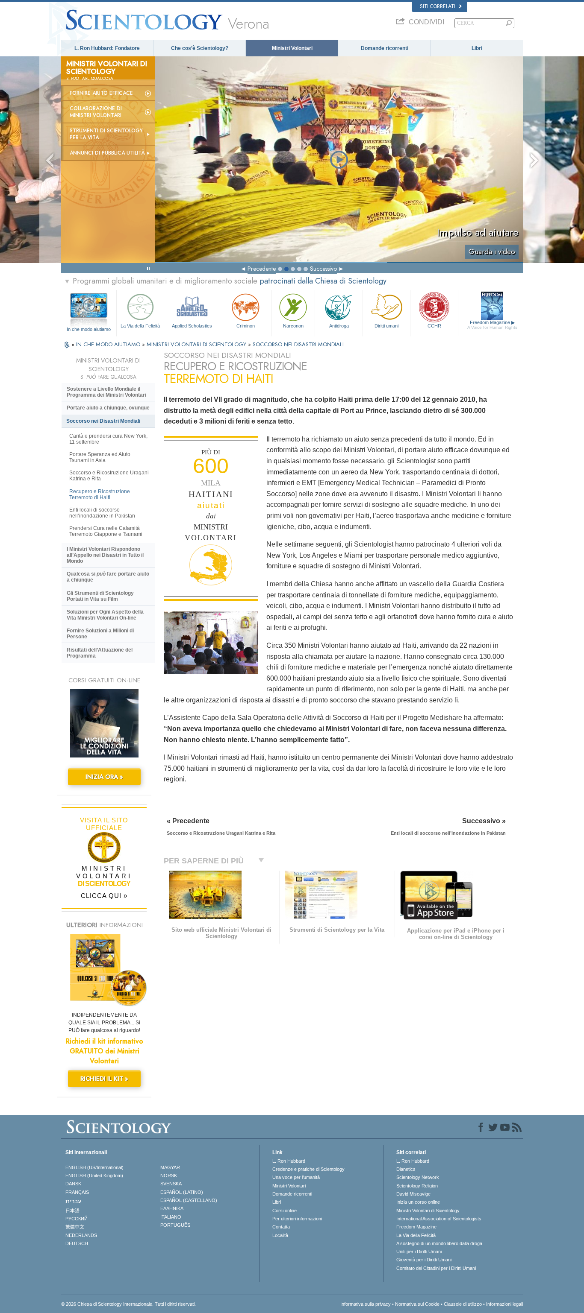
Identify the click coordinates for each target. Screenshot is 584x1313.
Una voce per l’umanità (296, 1177)
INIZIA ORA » (104, 776)
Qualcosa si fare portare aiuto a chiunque (108, 577)
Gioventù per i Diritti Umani (423, 1259)
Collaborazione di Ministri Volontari (96, 112)
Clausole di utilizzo (463, 1304)
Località (280, 1235)
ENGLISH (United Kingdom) (94, 1175)
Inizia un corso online (418, 1202)
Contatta (281, 1226)
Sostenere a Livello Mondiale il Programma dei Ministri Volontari (106, 392)
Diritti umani (386, 325)
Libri (477, 48)
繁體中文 (74, 1226)
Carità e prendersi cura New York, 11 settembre (108, 439)
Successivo (323, 268)
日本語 (72, 1210)
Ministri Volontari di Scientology (428, 1210)
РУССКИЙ (76, 1218)
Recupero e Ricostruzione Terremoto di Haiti (99, 494)
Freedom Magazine (492, 325)
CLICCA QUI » (104, 895)
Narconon (293, 325)
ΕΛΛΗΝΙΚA (171, 1208)
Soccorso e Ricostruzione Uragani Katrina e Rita (109, 476)
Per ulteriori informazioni (297, 1218)
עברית (73, 1201)
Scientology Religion (417, 1185)
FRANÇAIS (77, 1192)
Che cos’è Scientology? (199, 48)
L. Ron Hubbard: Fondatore (107, 48)
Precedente (262, 268)
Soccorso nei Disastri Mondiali (103, 421)
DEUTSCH (76, 1243)
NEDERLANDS (81, 1235)
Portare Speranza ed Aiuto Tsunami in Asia (99, 457)
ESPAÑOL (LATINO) (181, 1192)
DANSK (73, 1183)
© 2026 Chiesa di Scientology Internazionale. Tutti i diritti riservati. (128, 1304)
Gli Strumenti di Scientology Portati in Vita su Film (100, 596)
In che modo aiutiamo (89, 329)
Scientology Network (417, 1177)
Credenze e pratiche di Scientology (308, 1169)
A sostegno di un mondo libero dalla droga (439, 1243)
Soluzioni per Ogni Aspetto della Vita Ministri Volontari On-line (105, 615)
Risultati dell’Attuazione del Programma (100, 653)
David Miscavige (413, 1193)
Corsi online (284, 1210)
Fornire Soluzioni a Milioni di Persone (100, 634)
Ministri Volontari (292, 48)
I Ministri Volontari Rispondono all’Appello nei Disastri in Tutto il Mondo (105, 555)
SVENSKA (171, 1183)
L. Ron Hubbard (288, 1161)
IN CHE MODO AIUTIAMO (109, 344)
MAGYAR (170, 1167)
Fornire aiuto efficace (101, 93)
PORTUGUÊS (175, 1225)
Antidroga (339, 325)
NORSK (168, 1175)
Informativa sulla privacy (365, 1304)
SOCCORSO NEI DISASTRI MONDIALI (298, 344)
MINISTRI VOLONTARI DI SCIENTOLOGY (197, 344)
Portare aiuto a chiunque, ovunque (108, 408)
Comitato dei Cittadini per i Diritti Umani (436, 1268)
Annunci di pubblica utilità (107, 153)
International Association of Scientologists (438, 1218)
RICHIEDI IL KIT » (104, 1078)
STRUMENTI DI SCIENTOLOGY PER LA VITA (106, 134)
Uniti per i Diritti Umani (419, 1251)
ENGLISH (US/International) (94, 1167)
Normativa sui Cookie (417, 1304)
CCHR (434, 325)
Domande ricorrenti (384, 48)
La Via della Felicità (140, 325)
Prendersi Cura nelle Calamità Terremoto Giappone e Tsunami (105, 531)
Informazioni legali (504, 1304)
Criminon (245, 325)
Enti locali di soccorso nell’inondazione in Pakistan (102, 513)
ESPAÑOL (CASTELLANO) (188, 1200)
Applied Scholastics (192, 325)
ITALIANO (170, 1216)
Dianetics (406, 1169)
